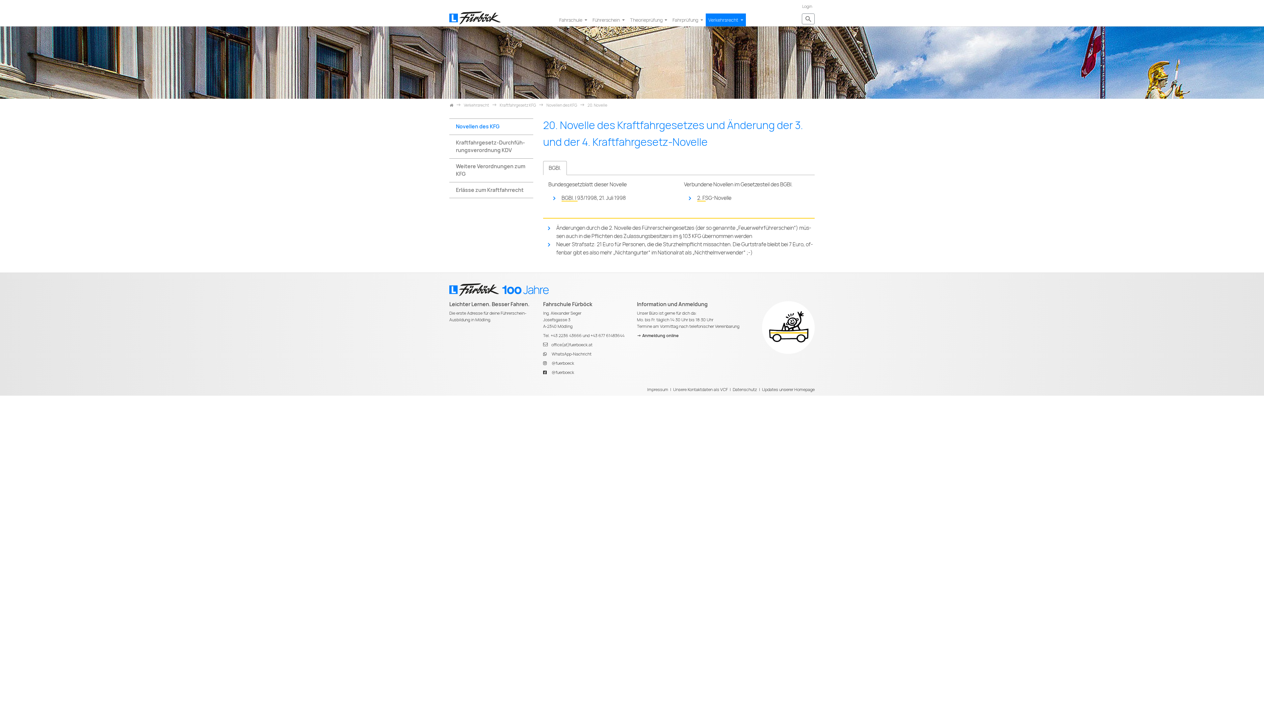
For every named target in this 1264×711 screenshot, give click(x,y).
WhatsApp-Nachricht (572, 354)
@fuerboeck (563, 363)
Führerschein (606, 20)
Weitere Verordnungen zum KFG (490, 170)
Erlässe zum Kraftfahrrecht (490, 190)
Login (807, 6)
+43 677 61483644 (607, 335)
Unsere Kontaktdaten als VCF (700, 389)
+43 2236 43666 (566, 335)
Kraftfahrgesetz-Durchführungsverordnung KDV (490, 146)
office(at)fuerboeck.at (571, 345)
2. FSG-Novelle (714, 198)
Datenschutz (745, 389)
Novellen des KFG (478, 126)
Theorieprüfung (647, 20)
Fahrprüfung (685, 20)
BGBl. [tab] (555, 168)
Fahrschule (571, 20)
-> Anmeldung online (658, 335)
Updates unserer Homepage (788, 389)
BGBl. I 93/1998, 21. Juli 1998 (594, 198)
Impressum (657, 389)
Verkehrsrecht (723, 20)
